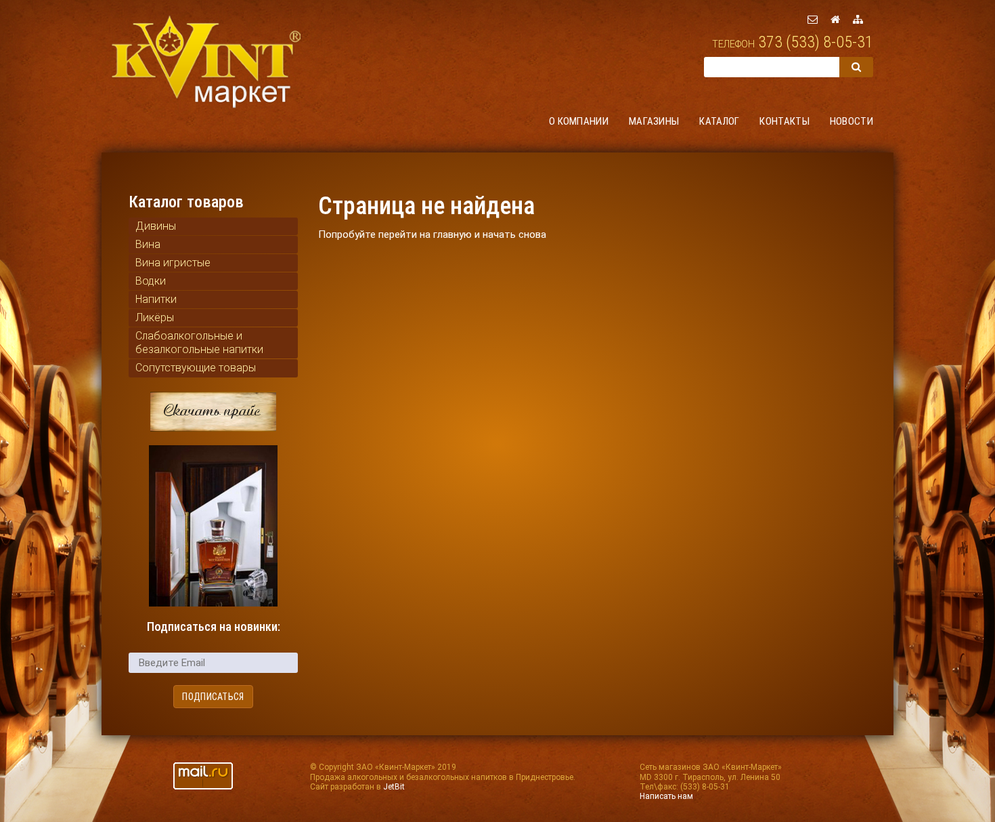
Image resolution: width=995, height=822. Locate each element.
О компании (579, 121)
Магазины (654, 121)
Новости (851, 121)
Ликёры (154, 317)
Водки (150, 280)
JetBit (394, 787)
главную (452, 234)
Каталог (719, 121)
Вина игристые (173, 262)
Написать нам (666, 796)
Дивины (155, 226)
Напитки (156, 299)
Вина (147, 244)
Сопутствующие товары (195, 367)
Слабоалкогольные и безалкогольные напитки (199, 342)
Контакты (784, 121)
